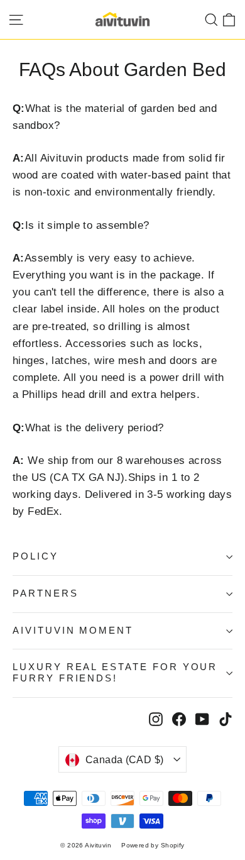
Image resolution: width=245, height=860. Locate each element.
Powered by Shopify (153, 845)
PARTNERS (46, 593)
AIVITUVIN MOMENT (73, 631)
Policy (35, 556)
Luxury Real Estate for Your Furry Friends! (115, 672)
